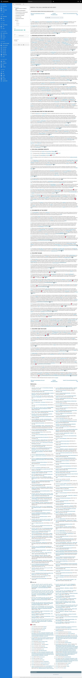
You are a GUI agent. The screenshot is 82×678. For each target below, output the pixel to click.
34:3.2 (31, 115)
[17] (56, 282)
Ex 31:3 (41, 637)
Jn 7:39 (37, 633)
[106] (57, 326)
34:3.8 (31, 144)
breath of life (67, 101)
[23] (33, 176)
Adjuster (71, 271)
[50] (45, 375)
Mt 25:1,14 (72, 654)
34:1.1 (31, 37)
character (63, 279)
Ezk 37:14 (48, 668)
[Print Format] (23, 45)
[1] (63, 23)
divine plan (52, 354)
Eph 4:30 (41, 636)
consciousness (37, 147)
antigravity (43, 83)
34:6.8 (31, 288)
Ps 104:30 (44, 628)
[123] (62, 370)
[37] (48, 226)
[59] (62, 262)
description (35, 199)
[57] (60, 250)
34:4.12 (31, 194)
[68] (51, 282)
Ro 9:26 (68, 637)
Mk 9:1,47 (61, 646)
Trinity (45, 46)
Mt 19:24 (63, 645)
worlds (53, 53)
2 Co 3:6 (48, 662)
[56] (76, 245)
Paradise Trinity (34, 42)
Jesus (34, 360)
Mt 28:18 (44, 626)
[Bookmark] (19, 45)
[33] (59, 233)
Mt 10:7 (59, 653)
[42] (59, 250)
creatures (64, 202)
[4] (36, 55)
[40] (62, 233)
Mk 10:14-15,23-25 (66, 646)
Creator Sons (36, 160)
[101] (51, 326)
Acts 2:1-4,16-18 (44, 654)
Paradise (49, 41)
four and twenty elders (72, 191)
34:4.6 (31, 166)
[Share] (21, 45)
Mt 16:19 (72, 653)
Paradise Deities (65, 43)
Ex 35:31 (44, 637)
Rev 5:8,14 (45, 650)
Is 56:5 (61, 636)
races (53, 330)
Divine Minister (43, 155)
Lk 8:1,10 (67, 647)
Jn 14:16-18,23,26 (42, 633)
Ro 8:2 (67, 664)
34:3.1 (31, 113)
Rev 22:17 (61, 630)
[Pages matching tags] (25, 30)
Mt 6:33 (57, 645)
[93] (51, 316)
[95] (45, 326)
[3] (64, 23)
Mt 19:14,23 (59, 654)
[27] (72, 187)
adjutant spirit (61, 182)
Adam (38, 333)
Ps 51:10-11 (52, 637)
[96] (46, 326)
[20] (73, 280)
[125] (51, 375)
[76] (45, 286)
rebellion (35, 361)
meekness (32, 320)
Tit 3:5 (43, 659)
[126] (53, 375)
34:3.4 (31, 124)
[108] (47, 286)
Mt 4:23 (60, 655)
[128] (55, 375)
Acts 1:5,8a (39, 654)
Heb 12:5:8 (65, 638)
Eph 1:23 (69, 633)
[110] (63, 326)
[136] (65, 375)
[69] (52, 282)
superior (75, 350)
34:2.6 (31, 103)
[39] (61, 233)
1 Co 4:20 (70, 650)
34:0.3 (31, 28)
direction (33, 205)
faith (76, 319)
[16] (55, 311)
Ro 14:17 (69, 644)
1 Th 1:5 (47, 664)
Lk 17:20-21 (60, 649)
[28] (55, 192)
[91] (51, 311)
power (66, 274)
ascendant (45, 276)
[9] (57, 151)
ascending (61, 232)
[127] (54, 375)
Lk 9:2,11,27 (72, 647)
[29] (77, 206)
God (48, 272)
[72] (42, 286)
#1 (34, 387)
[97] (47, 326)
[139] (69, 375)
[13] (72, 101)
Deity (54, 68)
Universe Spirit (52, 82)
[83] (34, 345)
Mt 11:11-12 (62, 653)
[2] (73, 139)
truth (48, 162)
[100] (50, 326)
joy (59, 319)
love (58, 319)
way (41, 372)
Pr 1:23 (36, 638)
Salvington (38, 194)
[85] (47, 375)
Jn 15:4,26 (47, 633)
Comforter (48, 153)
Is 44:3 (39, 638)
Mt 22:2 (66, 654)
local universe (48, 151)
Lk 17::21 (57, 626)
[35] (46, 226)
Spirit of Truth (54, 153)
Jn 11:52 (76, 636)
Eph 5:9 (70, 642)
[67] (50, 282)
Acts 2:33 (48, 654)
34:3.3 (31, 120)
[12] (62, 84)
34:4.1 (31, 151)
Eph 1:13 (38, 636)
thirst (60, 288)
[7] (50, 134)
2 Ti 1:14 (40, 639)
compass (41, 202)
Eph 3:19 (73, 633)
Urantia (36, 296)
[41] (63, 233)
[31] (46, 335)
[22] (52, 164)
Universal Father (49, 21)
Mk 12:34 (71, 646)
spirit (59, 256)
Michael (34, 79)
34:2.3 (31, 86)
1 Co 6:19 (36, 667)
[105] (56, 326)
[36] (47, 226)
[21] (37, 285)
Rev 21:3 (50, 667)
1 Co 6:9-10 (74, 650)
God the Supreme (55, 262)
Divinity (36, 259)
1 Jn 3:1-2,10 (70, 638)
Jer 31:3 (39, 641)
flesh (61, 297)
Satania (69, 67)
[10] (60, 84)
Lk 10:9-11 (57, 648)
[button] (78, 1)
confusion (70, 373)
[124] (63, 370)
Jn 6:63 (44, 661)
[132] (60, 375)
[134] (63, 375)
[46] (71, 257)
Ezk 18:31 (44, 632)
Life (43, 94)
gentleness (70, 319)
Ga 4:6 (36, 636)
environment (67, 291)
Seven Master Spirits (41, 87)
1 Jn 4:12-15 (46, 636)
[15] (74, 101)
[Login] (80, 1)
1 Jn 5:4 (67, 666)
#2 (35, 411)
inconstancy (47, 373)
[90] (50, 311)
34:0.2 (31, 25)
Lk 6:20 (62, 647)
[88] (49, 311)
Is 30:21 (64, 667)
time (60, 130)
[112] (65, 326)
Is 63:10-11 (47, 638)
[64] (47, 282)
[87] (48, 311)
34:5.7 (31, 248)
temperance (38, 320)
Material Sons (72, 99)
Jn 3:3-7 (41, 658)
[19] (44, 277)
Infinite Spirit (66, 21)
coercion (31, 311)
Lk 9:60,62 (76, 647)
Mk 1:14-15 (71, 645)
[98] (48, 326)
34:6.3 (31, 264)
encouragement (53, 274)
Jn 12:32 (45, 641)
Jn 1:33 (35, 639)
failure (62, 373)
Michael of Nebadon (42, 133)
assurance (44, 314)
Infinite (54, 32)
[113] (34, 340)
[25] (70, 187)
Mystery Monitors (70, 243)
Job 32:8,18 (41, 668)
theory (36, 279)
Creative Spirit (35, 25)
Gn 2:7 (40, 631)
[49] (70, 245)
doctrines (48, 279)
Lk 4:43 (59, 647)
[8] (41, 71)
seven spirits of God (40, 189)
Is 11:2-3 (43, 642)
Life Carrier (63, 100)
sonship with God (54, 250)
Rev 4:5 (47, 644)
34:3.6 (31, 136)
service (54, 359)
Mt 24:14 (66, 655)
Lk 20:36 (68, 636)
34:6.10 (31, 303)
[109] (61, 326)
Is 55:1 (68, 629)
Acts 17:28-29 (58, 637)
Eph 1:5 (59, 638)
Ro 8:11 (47, 661)
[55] (75, 245)
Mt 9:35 (63, 655)
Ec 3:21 (40, 656)
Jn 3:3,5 (63, 650)
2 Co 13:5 (51, 654)
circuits (43, 151)
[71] (41, 286)
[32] (61, 214)
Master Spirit (64, 42)
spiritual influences (72, 255)
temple (68, 284)
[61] (64, 262)
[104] (55, 326)
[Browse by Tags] (53, 1)
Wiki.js (61, 677)
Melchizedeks (65, 99)
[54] (74, 245)
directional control (42, 197)
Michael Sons (66, 131)
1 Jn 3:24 (62, 627)
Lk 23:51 (60, 650)
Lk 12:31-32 (65, 648)
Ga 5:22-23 (66, 642)
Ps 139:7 (33, 638)
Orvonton (32, 105)
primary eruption (68, 44)
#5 (43, 606)
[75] (44, 286)
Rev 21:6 (58, 630)
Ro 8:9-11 (65, 626)
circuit (37, 155)
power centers (37, 38)
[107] (59, 326)
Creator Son (37, 21)
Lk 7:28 (65, 647)
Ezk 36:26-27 (48, 632)
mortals (40, 100)
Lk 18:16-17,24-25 (65, 649)
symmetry (73, 104)
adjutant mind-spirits (73, 157)
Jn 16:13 (69, 663)
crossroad (55, 374)
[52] (72, 245)
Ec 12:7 (43, 656)
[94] (44, 326)
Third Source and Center (63, 69)
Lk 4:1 (51, 638)
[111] (64, 326)
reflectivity (57, 128)
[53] (73, 245)
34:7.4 (31, 347)
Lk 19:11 (70, 649)
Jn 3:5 (38, 639)
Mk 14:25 (74, 646)
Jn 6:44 (43, 641)
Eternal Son (57, 21)
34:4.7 (31, 170)
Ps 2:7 (59, 636)
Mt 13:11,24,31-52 (68, 653)
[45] (46, 311)
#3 (40, 597)
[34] (45, 226)
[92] (50, 316)
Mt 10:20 (52, 668)
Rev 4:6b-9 (41, 650)
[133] (62, 375)
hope (47, 325)
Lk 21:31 (73, 649)
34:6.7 (31, 284)
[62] (65, 262)
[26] (71, 187)
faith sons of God (63, 358)
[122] (61, 370)
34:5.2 (31, 216)
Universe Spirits (69, 87)
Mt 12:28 (60, 645)
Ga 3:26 (74, 637)
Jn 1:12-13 (72, 636)
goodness (73, 319)
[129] (56, 375)
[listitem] (21, 9)
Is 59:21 (41, 638)
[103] (54, 326)
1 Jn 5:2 (73, 638)
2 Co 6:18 (71, 637)
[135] (64, 375)
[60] (63, 262)
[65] (48, 282)
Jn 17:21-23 (35, 654)
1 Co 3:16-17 (69, 626)
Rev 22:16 (43, 629)
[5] (43, 71)
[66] (49, 282)
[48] (42, 326)
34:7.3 (31, 342)
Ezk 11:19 (40, 632)
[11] (61, 84)
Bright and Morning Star (51, 98)
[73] (43, 286)
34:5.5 (31, 235)
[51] (71, 245)
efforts (73, 338)
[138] (68, 375)
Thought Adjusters (69, 230)
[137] (67, 375)
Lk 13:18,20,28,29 (70, 648)
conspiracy (76, 299)
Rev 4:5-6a (45, 647)
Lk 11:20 (61, 648)
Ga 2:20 (33, 636)
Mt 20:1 (63, 654)
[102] (52, 326)
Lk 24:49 (34, 633)
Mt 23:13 (69, 654)
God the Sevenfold (33, 261)
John (43, 194)
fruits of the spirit (53, 319)
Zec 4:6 (44, 664)
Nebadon (53, 151)
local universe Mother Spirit (36, 64)
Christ (75, 361)
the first (46, 198)
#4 (42, 606)
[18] (34, 277)
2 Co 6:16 (39, 667)
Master (46, 43)
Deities (58, 42)
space (43, 115)
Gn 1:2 (39, 637)
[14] (73, 101)
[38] (60, 233)
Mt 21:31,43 (67, 645)
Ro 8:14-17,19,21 (63, 637)
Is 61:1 (44, 638)
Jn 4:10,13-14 (72, 629)
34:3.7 (31, 141)
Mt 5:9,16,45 (65, 636)
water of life (47, 288)
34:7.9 (31, 377)
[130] (58, 375)
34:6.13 (31, 318)
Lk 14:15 (74, 648)
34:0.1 (31, 21)
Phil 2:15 (62, 638)
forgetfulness (39, 373)
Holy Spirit (48, 155)
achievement (71, 274)
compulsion (43, 311)
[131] (59, 375)
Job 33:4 (47, 637)
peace (62, 319)
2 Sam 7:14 (59, 639)
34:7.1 (31, 330)
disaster (43, 357)
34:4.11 (31, 189)
